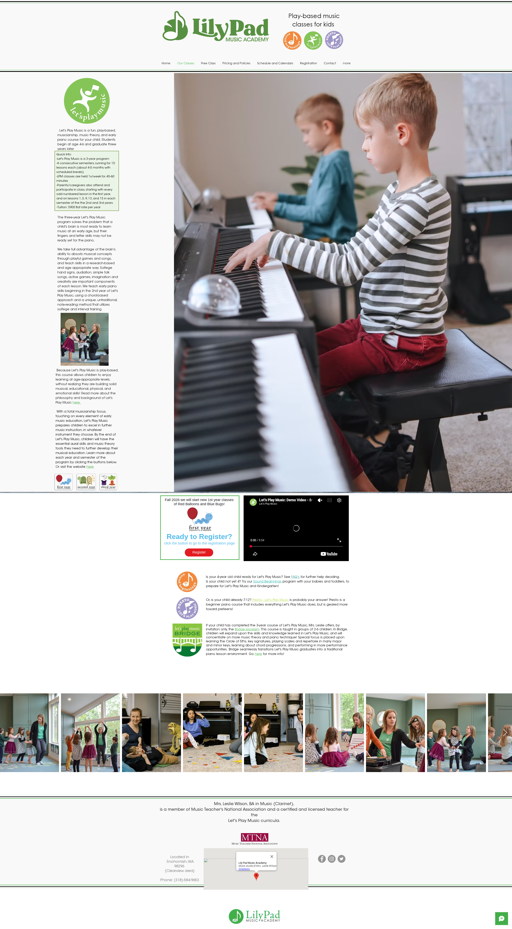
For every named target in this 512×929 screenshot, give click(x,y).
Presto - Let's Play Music (270, 600)
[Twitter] (341, 859)
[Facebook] (322, 859)
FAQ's (295, 577)
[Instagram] (332, 859)
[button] (63, 482)
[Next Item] (505, 733)
